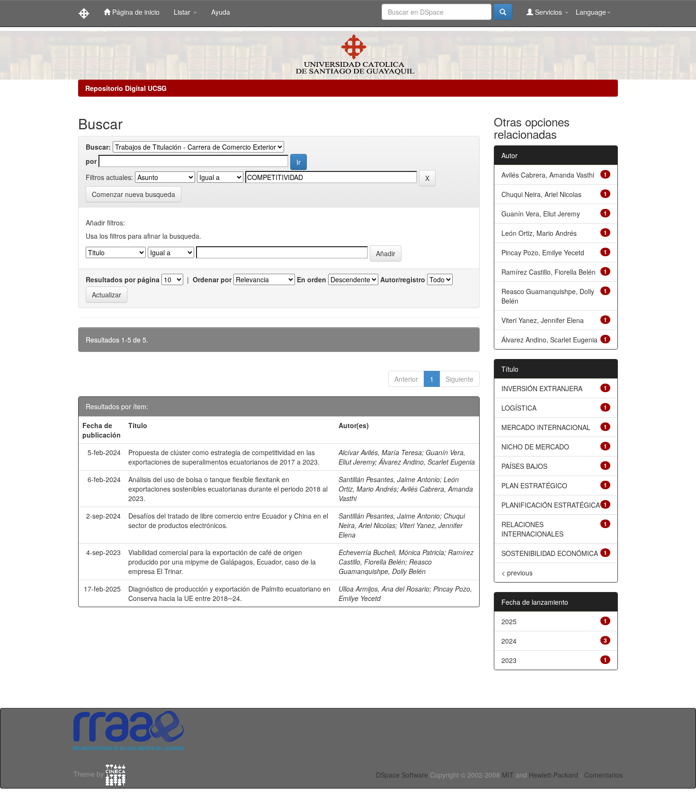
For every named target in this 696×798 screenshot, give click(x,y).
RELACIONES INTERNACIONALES (532, 529)
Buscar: (98, 147)
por (91, 161)
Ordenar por (212, 279)
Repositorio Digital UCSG (126, 88)
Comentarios (603, 775)
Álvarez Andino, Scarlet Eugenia (427, 461)
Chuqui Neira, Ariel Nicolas (541, 194)
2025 (509, 621)
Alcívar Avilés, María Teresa (380, 452)
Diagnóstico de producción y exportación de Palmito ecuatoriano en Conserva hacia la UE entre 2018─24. (229, 593)
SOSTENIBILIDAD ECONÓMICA (549, 553)
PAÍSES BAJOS (524, 466)
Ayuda (220, 12)
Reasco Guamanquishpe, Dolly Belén (385, 566)
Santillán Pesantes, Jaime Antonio (389, 479)
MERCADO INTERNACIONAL (545, 427)
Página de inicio (135, 12)
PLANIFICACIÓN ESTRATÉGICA (550, 505)
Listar (183, 12)
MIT (508, 775)
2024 (509, 641)
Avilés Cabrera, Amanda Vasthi (547, 174)
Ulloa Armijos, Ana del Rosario (384, 588)
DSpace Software (402, 775)
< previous (517, 572)
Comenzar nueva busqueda (133, 194)
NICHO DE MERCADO (535, 446)
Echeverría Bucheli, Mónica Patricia (391, 552)
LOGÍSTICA (518, 407)
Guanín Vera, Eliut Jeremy (540, 213)
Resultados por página (123, 279)
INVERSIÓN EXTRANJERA (541, 388)
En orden (311, 279)
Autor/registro (402, 279)
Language (591, 12)
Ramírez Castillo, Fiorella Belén (548, 272)
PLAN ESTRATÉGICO (534, 485)
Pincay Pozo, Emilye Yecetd (542, 252)
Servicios (548, 12)
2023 (509, 660)
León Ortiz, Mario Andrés (539, 233)
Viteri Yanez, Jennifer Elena (542, 320)
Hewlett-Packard (553, 775)
